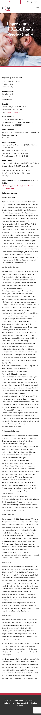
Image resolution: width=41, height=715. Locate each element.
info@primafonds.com (15, 112)
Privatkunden (10, 2)
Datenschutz (31, 700)
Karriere (20, 706)
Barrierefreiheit (22, 703)
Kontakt (34, 703)
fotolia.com (6, 186)
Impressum (18, 700)
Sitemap (8, 700)
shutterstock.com (26, 186)
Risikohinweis (8, 703)
